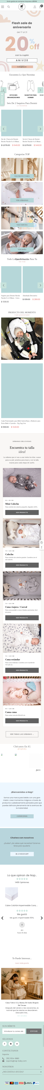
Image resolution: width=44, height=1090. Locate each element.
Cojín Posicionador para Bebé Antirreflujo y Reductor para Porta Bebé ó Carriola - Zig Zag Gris (20, 422)
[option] (30, 90)
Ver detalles (22, 1016)
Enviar (34, 1031)
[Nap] (13, 86)
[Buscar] (8, 6)
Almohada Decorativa (30, 296)
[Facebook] (4, 1044)
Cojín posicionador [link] (22, 315)
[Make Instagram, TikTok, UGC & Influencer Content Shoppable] (38, 770)
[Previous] (2, 918)
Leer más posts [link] (22, 963)
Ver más (22, 262)
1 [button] (20, 66)
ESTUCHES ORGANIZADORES (13, 96)
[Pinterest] (17, 1044)
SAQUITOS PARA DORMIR (31, 96)
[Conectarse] (35, 6)
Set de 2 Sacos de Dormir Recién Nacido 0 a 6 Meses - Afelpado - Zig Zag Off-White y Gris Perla (10, 140)
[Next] (41, 918)
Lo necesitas (22, 106)
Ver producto (22, 512)
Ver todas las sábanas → (22, 734)
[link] (22, 339)
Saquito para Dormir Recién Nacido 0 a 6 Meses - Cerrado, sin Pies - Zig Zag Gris (11, 297)
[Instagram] (11, 1044)
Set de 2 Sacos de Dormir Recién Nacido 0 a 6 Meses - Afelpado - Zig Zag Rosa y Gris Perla (32, 140)
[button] (3, 90)
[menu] (2, 6)
